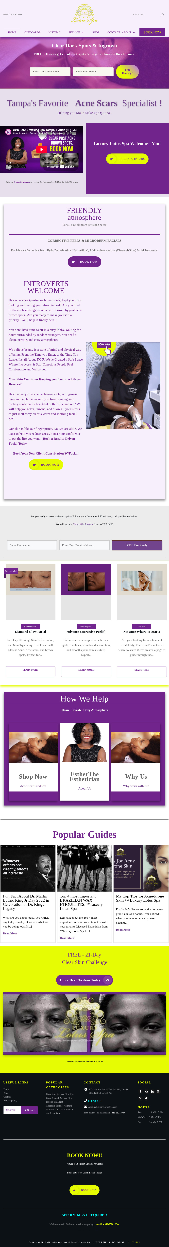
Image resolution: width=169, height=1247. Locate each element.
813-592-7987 (118, 1112)
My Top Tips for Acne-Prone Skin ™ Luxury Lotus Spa (140, 898)
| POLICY (134, 1242)
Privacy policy (10, 1100)
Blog (5, 1093)
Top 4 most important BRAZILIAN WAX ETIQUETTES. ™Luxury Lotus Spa (81, 902)
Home (6, 1089)
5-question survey (22, 182)
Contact (7, 1097)
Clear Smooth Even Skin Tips (60, 1094)
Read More (10, 933)
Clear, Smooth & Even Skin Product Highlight (59, 1100)
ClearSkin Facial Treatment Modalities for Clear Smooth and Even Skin (59, 1109)
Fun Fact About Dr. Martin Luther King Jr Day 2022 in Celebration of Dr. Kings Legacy (26, 902)
